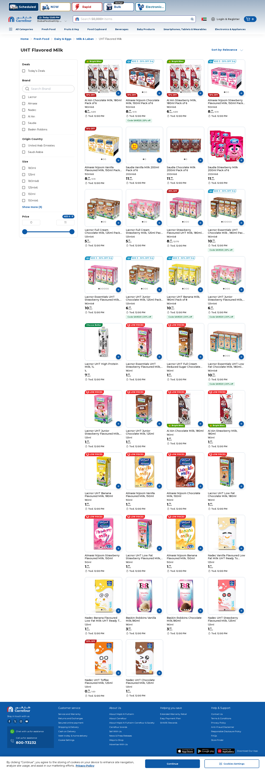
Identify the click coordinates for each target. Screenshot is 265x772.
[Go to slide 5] (106, 92)
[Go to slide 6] (108, 92)
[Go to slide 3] (102, 92)
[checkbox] (23, 70)
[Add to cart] (118, 93)
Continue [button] (172, 763)
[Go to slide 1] (99, 92)
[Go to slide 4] (104, 92)
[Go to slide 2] (100, 92)
